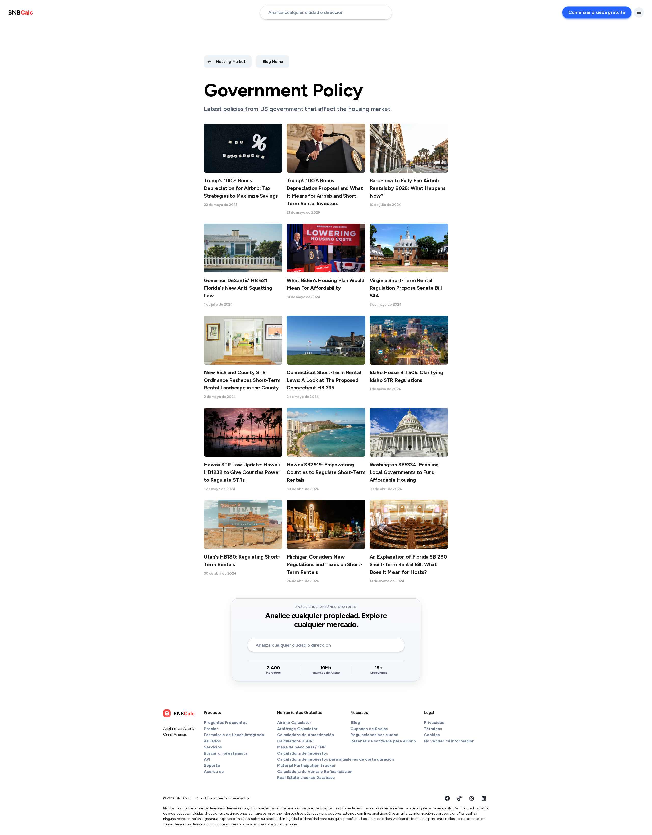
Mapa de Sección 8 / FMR (301, 747)
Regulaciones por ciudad (374, 734)
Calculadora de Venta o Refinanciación (314, 771)
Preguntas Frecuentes (225, 722)
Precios (211, 728)
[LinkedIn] (484, 798)
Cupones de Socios (369, 728)
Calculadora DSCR (295, 741)
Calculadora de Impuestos (302, 753)
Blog (355, 722)
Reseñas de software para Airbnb (383, 741)
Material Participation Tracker (306, 765)
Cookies (432, 734)
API (207, 759)
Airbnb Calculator (294, 722)
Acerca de (214, 771)
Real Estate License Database (306, 777)
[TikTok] (459, 798)
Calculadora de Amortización (305, 734)
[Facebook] (447, 798)
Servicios (213, 747)
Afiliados (212, 741)
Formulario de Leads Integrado (234, 734)
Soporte (212, 765)
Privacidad (434, 722)
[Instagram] (472, 798)
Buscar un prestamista (225, 753)
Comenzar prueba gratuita (596, 12)
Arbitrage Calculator (297, 728)
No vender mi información (449, 741)
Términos (433, 728)
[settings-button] (639, 12)
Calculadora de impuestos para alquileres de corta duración (335, 759)
